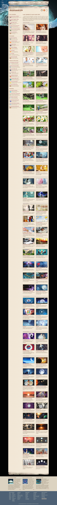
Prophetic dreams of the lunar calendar (28, 146)
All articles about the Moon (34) (14, 106)
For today (18, 2)
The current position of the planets (27, 419)
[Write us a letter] (47, 10)
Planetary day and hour (39, 398)
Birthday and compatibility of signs (29, 190)
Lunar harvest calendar (26, 122)
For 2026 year (30, 2)
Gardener (10, 497)
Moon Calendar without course (14, 78)
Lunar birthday (12, 53)
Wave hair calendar (38, 30)
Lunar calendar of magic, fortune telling (41, 158)
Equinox (35, 499)
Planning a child (26, 176)
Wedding (13, 500)
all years (15, 22)
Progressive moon (38, 304)
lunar (20, 496)
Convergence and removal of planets (41, 386)
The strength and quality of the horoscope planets (41, 280)
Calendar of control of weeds (27, 111)
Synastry (18, 499)
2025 (13, 22)
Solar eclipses (25, 430)
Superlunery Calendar (26, 375)
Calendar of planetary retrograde (40, 419)
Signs (46, 2)
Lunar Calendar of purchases (27, 222)
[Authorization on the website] (42, 10)
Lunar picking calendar (26, 100)
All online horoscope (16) (13, 56)
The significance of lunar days (14, 62)
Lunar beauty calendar (26, 41)
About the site (43, 493)
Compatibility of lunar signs (14, 75)
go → (20, 489)
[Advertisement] (15, 454)
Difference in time (38, 409)
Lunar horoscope (38, 315)
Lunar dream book (12, 93)
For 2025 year (27, 499)
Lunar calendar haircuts (26, 30)
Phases (42, 2)
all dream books (17, 93)
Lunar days (37, 2)
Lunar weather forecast (39, 222)
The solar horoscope (25, 315)
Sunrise (34, 497)
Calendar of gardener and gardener (27, 77)
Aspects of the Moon (36, 496)
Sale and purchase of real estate (27, 233)
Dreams (13, 493)
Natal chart (18, 493)
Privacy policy (43, 497)
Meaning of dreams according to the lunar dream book (41, 147)
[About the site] (44, 10)
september (14, 19)
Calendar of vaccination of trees (27, 133)
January (26, 497)
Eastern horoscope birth (13, 37)
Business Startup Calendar (26, 244)
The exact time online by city (27, 409)
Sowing (10, 498)
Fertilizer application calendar (40, 88)
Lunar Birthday (25, 198)
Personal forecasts (26, 296)
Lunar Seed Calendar (39, 77)
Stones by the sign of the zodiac (27, 158)
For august (24, 2)
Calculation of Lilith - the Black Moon (28, 291)
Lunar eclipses (38, 430)
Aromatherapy (14, 498)
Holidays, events (26, 435)
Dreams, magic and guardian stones (29, 138)
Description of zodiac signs (14, 96)
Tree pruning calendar (39, 133)
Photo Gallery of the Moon (13, 90)
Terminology (43, 496)
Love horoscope (12, 50)
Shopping (13, 499)
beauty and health (26, 22)
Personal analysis (26, 331)
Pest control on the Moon (39, 111)
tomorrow (14, 16)
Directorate (37, 326)
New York (46, 7)
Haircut (10, 493)
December (26, 496)
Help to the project (44, 498)
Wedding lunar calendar (26, 211)
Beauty (10, 496)
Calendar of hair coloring (39, 41)
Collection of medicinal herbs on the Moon (42, 122)
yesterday (17, 16)
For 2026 (11, 22)
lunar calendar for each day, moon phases (16, 11)
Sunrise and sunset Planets (14, 81)
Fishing (10, 499)
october (18, 19)
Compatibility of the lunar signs (40, 198)
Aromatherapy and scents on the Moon (41, 211)
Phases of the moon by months (14, 65)
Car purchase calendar (39, 233)
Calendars (11, 2)
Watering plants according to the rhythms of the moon (28, 89)
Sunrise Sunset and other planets (27, 398)
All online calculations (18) (13, 84)
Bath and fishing (26, 163)
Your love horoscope (39, 268)
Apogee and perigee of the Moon (27, 386)
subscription (36, 7)
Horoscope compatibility (13, 47)
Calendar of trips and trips (39, 244)
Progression (24, 326)
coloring (18, 25)
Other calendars (26, 203)
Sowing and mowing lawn (39, 100)
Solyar (18, 496)
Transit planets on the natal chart (27, 304)
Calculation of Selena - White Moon (41, 291)
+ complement (40, 7)
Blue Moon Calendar (38, 375)
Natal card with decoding (26, 279)
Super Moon (35, 498)
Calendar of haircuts (13, 25)
